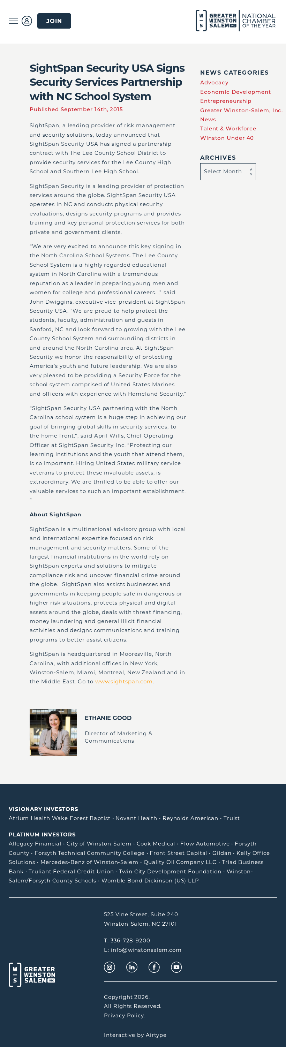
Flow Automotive (205, 843)
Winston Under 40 (227, 138)
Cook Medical (156, 843)
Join (54, 20)
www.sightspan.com (124, 681)
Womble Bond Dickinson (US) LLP (150, 880)
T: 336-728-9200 (127, 940)
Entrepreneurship (225, 101)
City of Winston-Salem (99, 843)
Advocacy (214, 82)
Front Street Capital (178, 853)
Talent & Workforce (228, 128)
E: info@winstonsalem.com (143, 950)
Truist (232, 818)
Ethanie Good (108, 717)
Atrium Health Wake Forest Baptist (60, 818)
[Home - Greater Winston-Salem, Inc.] (227, 21)
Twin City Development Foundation (170, 871)
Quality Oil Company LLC (180, 862)
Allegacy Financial (35, 843)
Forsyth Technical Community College (90, 853)
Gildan (221, 853)
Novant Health (136, 818)
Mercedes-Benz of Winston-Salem (89, 862)
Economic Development (235, 92)
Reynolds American (190, 818)
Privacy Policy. (124, 1015)
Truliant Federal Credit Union (71, 871)
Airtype (156, 1035)
